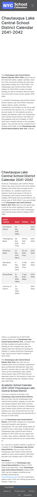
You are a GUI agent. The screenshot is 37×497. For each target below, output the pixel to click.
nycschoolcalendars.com (23, 487)
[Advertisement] (18, 53)
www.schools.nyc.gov (9, 477)
